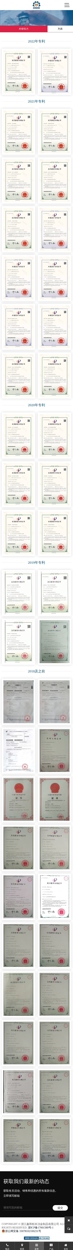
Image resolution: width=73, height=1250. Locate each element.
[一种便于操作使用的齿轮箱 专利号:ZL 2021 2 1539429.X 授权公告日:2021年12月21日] (18, 71)
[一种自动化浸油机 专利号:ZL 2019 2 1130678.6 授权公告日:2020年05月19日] (55, 484)
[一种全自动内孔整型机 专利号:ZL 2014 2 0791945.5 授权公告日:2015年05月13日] (55, 1091)
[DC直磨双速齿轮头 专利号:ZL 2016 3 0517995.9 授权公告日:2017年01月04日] (18, 1140)
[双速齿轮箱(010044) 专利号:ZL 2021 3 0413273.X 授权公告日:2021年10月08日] (18, 326)
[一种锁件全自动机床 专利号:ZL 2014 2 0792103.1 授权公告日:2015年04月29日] (18, 994)
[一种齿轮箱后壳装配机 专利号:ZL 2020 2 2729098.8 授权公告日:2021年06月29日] (18, 229)
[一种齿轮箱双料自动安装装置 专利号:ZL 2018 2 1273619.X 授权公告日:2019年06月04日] (18, 593)
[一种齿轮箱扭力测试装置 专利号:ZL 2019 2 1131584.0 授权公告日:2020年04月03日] (55, 533)
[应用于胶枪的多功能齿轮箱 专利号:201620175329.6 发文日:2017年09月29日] (18, 701)
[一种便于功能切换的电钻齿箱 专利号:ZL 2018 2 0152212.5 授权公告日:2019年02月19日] (55, 641)
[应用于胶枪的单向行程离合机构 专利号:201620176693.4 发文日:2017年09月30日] (55, 701)
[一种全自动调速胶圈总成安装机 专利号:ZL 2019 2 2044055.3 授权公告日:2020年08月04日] (55, 435)
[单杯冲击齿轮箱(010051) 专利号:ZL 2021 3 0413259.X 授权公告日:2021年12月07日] (55, 71)
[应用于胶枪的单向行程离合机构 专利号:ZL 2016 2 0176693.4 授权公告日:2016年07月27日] (18, 848)
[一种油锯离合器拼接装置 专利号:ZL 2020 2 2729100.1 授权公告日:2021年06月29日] (55, 131)
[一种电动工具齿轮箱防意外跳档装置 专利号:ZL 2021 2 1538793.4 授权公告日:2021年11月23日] (55, 180)
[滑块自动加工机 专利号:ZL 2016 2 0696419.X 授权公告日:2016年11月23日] (55, 945)
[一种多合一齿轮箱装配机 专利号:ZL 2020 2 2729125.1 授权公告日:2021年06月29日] (18, 180)
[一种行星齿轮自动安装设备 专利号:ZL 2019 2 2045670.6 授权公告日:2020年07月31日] (18, 484)
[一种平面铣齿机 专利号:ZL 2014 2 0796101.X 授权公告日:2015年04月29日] (18, 945)
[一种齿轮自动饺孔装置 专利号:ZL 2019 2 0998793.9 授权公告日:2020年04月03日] (18, 533)
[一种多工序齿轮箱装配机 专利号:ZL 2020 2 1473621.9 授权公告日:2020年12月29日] (18, 435)
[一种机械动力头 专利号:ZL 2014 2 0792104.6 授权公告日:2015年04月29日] (55, 994)
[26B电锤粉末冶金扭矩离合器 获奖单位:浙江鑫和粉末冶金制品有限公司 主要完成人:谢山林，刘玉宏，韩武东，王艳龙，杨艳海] (55, 799)
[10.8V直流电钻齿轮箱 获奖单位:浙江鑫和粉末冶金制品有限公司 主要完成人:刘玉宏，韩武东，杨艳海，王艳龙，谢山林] (18, 799)
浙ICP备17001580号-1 (40, 1227)
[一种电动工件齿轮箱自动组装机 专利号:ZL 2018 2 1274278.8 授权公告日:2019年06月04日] (55, 593)
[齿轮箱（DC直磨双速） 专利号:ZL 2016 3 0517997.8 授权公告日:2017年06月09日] (55, 1140)
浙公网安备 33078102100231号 (23, 1231)
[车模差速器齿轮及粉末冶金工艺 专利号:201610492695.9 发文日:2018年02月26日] (18, 750)
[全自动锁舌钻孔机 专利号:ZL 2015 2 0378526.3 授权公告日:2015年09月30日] (55, 1043)
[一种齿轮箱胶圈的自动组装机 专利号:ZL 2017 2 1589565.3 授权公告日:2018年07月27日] (18, 1091)
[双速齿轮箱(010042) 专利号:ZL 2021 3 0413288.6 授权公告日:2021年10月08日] (55, 326)
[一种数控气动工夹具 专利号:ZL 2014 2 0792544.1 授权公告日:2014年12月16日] (55, 896)
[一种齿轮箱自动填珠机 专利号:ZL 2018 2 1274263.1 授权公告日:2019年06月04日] (18, 641)
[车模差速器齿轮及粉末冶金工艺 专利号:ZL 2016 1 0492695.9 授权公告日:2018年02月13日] (55, 750)
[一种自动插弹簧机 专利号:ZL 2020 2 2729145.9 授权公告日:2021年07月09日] (18, 131)
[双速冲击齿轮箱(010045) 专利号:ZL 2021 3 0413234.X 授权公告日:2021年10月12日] (18, 278)
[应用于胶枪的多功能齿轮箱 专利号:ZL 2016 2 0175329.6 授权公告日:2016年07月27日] (55, 848)
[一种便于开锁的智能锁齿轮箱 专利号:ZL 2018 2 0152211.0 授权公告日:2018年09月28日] (18, 896)
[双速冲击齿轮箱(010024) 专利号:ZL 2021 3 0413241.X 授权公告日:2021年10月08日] (55, 278)
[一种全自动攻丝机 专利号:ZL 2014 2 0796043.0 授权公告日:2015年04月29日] (18, 1043)
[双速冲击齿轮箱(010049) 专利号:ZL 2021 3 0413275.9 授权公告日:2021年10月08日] (55, 229)
